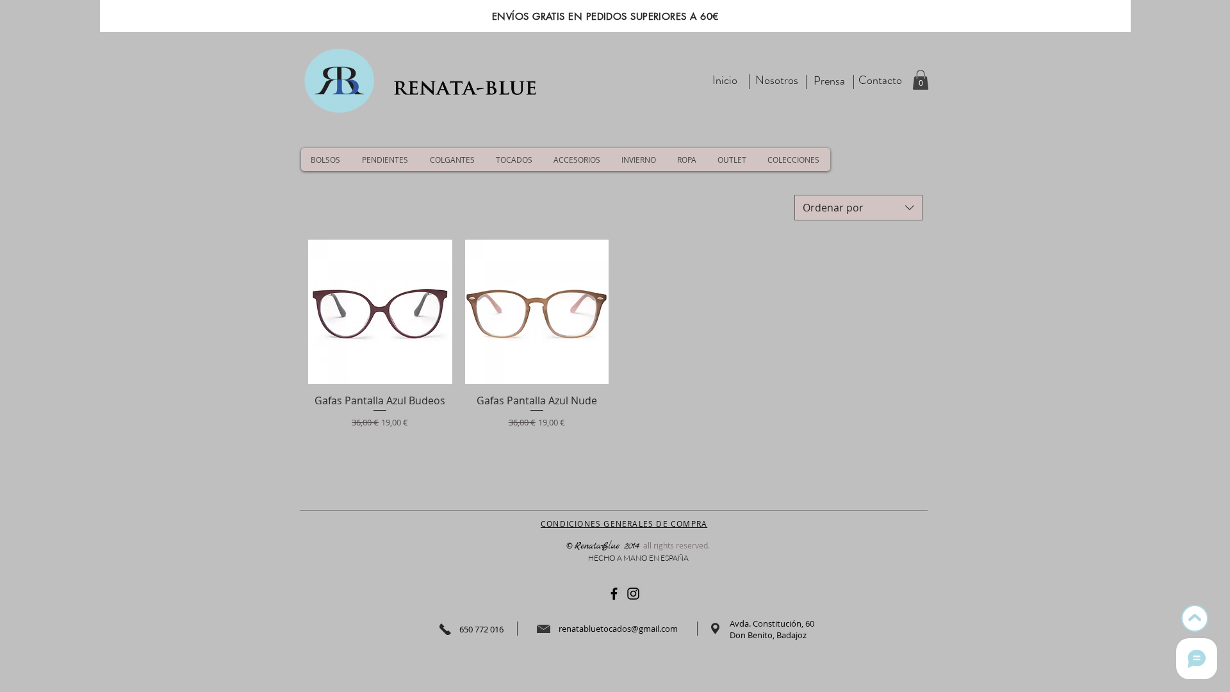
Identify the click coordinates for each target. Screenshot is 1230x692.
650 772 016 (481, 629)
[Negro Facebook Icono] (614, 594)
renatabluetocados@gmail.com (618, 628)
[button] (920, 80)
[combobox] (858, 207)
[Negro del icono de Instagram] (633, 594)
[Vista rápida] (380, 312)
